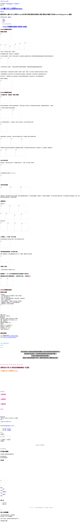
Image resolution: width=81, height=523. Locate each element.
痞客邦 (6, 425)
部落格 (4, 20)
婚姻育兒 (9, 17)
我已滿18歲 (3, 520)
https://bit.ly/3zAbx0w (14, 335)
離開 (6, 520)
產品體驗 (9, 430)
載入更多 (2, 434)
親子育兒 (9, 428)
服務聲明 (51, 507)
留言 (9, 425)
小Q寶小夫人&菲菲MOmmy (11, 9)
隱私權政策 (46, 507)
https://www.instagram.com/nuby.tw (10, 337)
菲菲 (1, 419)
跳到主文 (2, 11)
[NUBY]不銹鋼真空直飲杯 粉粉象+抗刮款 (15, 26)
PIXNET (32, 507)
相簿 (3, 19)
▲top (1, 432)
